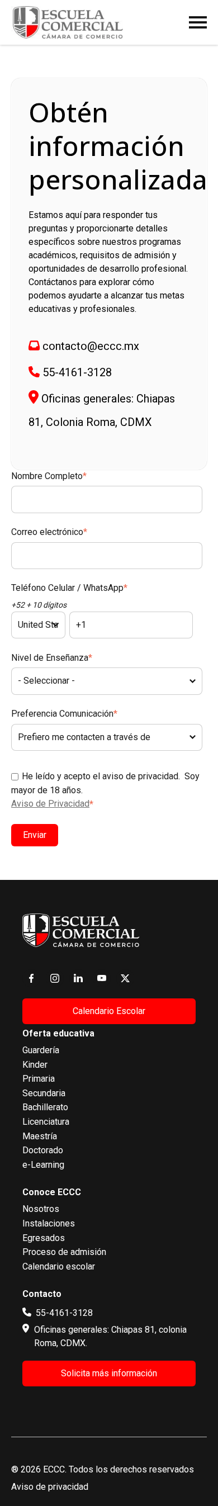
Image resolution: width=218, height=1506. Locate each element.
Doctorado (42, 1150)
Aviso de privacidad (49, 1486)
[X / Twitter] (125, 978)
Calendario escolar (58, 1266)
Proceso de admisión (64, 1252)
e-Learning (43, 1164)
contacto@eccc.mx (90, 346)
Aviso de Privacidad (50, 803)
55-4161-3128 (77, 372)
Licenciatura (45, 1121)
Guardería (40, 1050)
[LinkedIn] (78, 978)
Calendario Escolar (109, 1011)
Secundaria (43, 1093)
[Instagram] (55, 978)
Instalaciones (48, 1223)
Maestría (39, 1136)
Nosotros (40, 1209)
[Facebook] (31, 978)
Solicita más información (109, 1373)
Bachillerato (45, 1107)
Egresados (43, 1238)
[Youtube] (102, 978)
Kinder (35, 1064)
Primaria (38, 1078)
